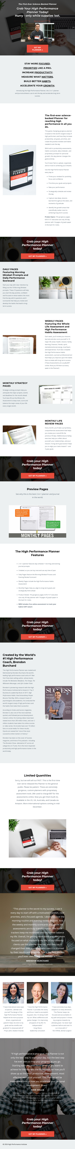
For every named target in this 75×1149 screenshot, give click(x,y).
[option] (37, 934)
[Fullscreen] (52, 40)
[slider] (35, 40)
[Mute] (45, 40)
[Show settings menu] (49, 40)
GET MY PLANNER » (37, 48)
